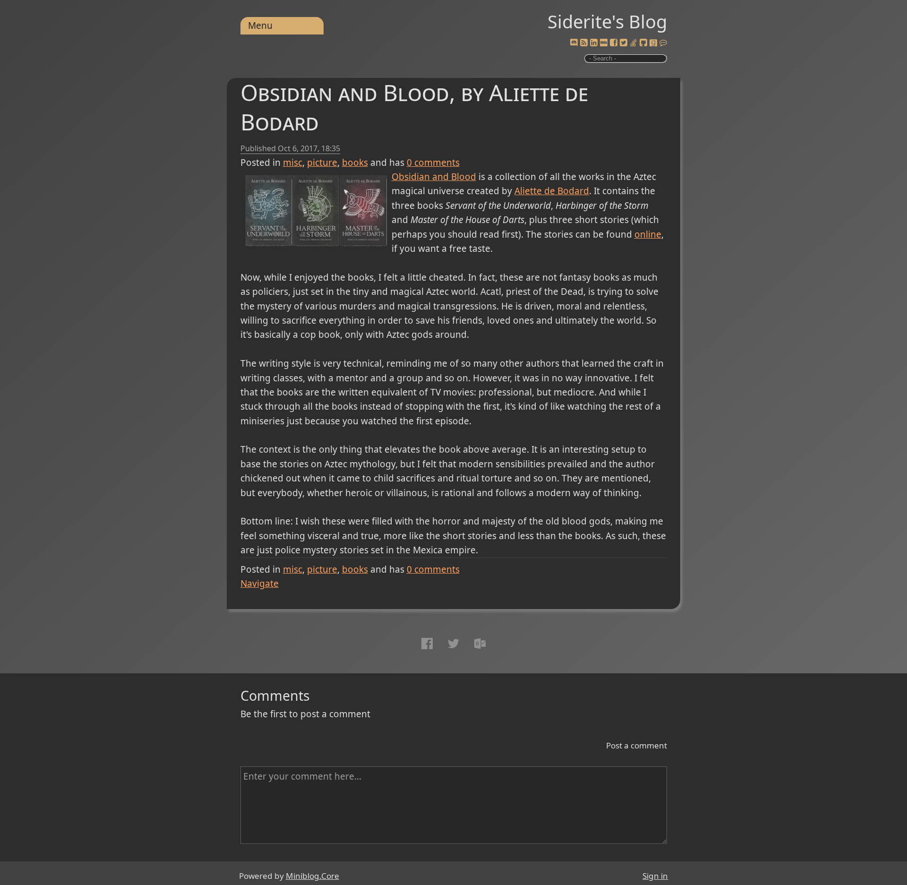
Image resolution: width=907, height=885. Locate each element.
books (355, 162)
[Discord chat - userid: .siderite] (573, 43)
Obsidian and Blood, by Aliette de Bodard (414, 107)
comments (433, 162)
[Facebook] (613, 43)
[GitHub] (643, 43)
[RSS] (584, 43)
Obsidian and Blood (434, 177)
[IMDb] (604, 43)
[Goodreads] (653, 43)
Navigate (259, 583)
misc (292, 162)
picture (322, 162)
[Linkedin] (594, 43)
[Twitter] (623, 43)
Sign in (655, 875)
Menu (260, 25)
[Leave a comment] (663, 43)
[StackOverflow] (633, 43)
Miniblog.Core (312, 875)
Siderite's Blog (607, 21)
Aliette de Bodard (551, 191)
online (647, 234)
